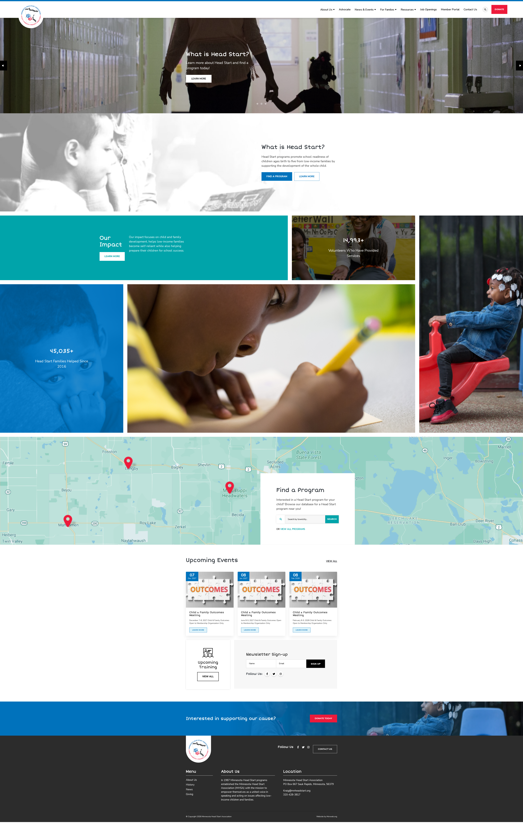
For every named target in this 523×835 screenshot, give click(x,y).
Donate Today (323, 718)
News (189, 789)
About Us (191, 780)
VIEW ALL (331, 561)
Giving (189, 794)
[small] (298, 747)
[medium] (267, 673)
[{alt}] (198, 749)
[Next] (519, 65)
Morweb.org (332, 816)
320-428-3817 (291, 794)
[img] (210, 590)
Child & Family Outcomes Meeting (206, 614)
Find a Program (276, 176)
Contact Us (325, 749)
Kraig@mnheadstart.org (296, 790)
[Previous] (3, 65)
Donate (499, 9)
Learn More (306, 176)
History (190, 784)
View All (208, 676)
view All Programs (292, 529)
